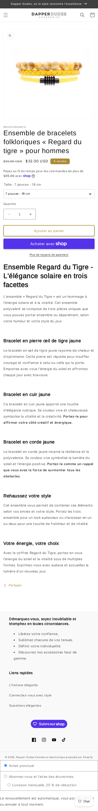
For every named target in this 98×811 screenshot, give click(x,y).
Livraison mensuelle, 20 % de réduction (43, 785)
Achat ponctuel (21, 766)
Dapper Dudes (25, 757)
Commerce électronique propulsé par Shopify (64, 757)
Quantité (9, 204)
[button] (6, 15)
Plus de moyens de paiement (49, 254)
